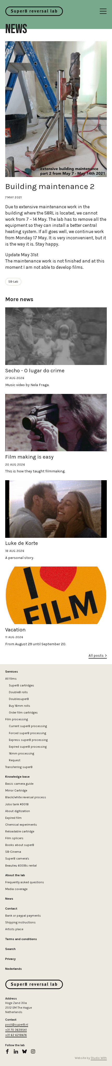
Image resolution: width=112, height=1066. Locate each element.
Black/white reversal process (25, 797)
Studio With (99, 1058)
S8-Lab (13, 281)
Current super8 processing (28, 726)
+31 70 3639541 (16, 1030)
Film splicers (14, 838)
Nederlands (13, 969)
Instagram (33, 1051)
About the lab (15, 875)
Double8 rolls (18, 692)
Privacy (10, 959)
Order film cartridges (23, 712)
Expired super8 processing (28, 746)
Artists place (14, 929)
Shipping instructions (20, 922)
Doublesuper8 (19, 699)
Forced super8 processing (27, 733)
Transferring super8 (19, 767)
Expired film (13, 818)
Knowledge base (17, 776)
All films (11, 678)
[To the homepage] (34, 11)
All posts (96, 655)
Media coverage (16, 889)
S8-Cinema (13, 852)
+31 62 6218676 (16, 1035)
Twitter (24, 1051)
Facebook (7, 1051)
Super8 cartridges (21, 685)
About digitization (17, 811)
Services (11, 671)
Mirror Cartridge (16, 790)
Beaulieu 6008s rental (21, 865)
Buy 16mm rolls (19, 706)
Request (14, 760)
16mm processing (21, 753)
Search (10, 949)
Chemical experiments (21, 824)
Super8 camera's (17, 858)
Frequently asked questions (24, 882)
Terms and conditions (21, 939)
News (9, 898)
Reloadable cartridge (19, 831)
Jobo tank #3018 (17, 804)
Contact (11, 908)
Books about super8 (19, 845)
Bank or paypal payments (23, 915)
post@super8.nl (16, 1024)
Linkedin (16, 1051)
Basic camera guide (19, 783)
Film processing (16, 719)
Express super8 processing (28, 740)
